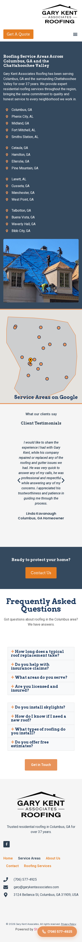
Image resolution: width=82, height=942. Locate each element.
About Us (53, 858)
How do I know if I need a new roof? (38, 718)
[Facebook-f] (6, 844)
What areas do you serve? (41, 677)
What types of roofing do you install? (38, 731)
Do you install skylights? (40, 707)
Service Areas (29, 858)
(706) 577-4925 (60, 932)
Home (8, 858)
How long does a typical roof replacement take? (37, 653)
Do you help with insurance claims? (30, 666)
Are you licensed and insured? (34, 688)
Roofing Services (37, 866)
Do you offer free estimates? (30, 744)
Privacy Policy (68, 924)
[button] (75, 34)
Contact (12, 866)
